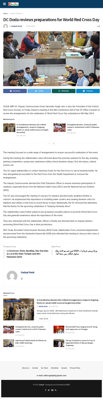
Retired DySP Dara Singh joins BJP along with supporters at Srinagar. (81, 328)
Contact (35, 368)
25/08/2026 (22, 135)
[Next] (54, 143)
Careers (64, 368)
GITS (68, 385)
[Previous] (49, 143)
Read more (43, 319)
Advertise (54, 368)
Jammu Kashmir (16, 13)
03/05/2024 (30, 26)
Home (5, 13)
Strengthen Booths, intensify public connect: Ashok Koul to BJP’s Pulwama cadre (83, 127)
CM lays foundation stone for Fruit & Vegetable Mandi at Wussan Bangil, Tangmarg (80, 342)
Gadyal (41, 385)
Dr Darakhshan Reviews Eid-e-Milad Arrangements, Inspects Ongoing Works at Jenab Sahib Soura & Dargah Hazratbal (32, 128)
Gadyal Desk (16, 26)
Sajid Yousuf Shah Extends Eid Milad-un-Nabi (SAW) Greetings (31, 341)
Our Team (44, 368)
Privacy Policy (75, 368)
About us (25, 368)
